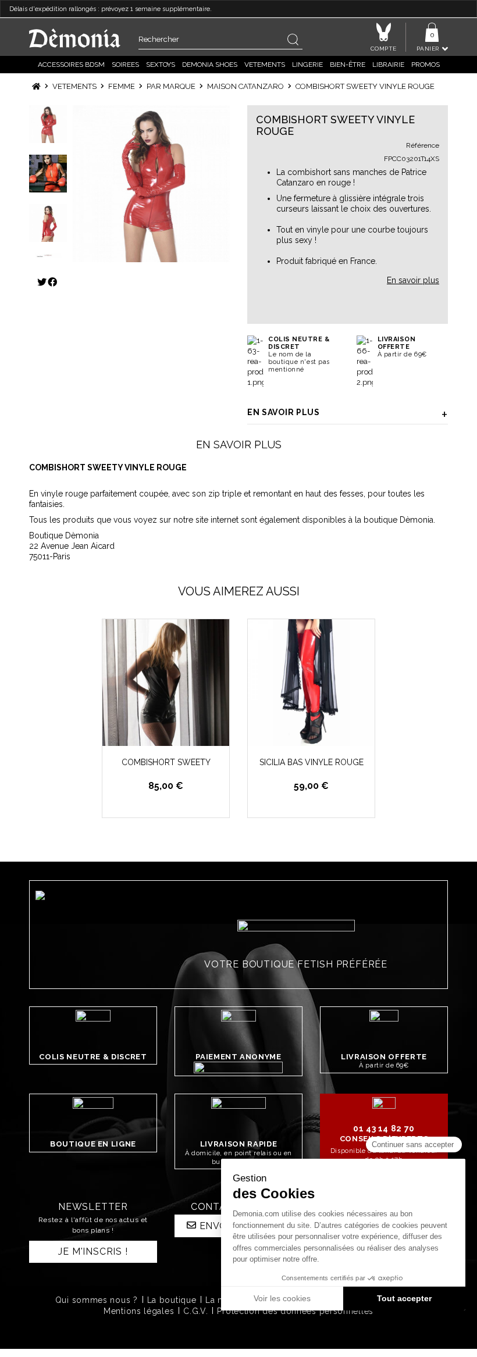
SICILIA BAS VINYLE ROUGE (311, 762)
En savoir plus (283, 412)
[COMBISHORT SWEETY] (165, 682)
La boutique (172, 1300)
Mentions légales (139, 1311)
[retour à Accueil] (36, 86)
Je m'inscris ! (92, 1251)
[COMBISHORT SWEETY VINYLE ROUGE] (151, 183)
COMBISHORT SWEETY (166, 762)
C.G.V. (195, 1311)
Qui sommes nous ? (96, 1300)
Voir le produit (172, 735)
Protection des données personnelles (295, 1311)
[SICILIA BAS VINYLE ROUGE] (311, 682)
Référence (422, 145)
